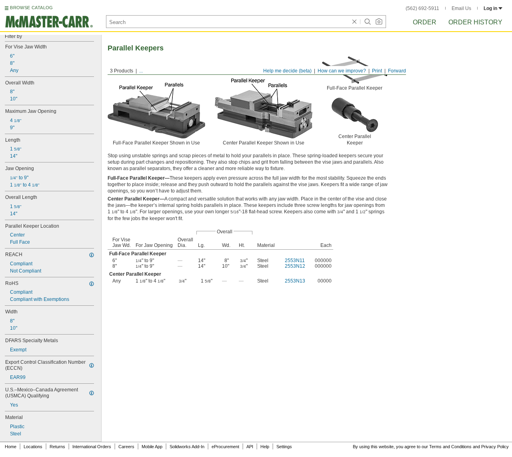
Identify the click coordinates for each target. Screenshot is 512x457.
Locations (33, 446)
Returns (57, 446)
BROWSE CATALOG (31, 7)
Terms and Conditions (450, 446)
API (249, 446)
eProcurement (225, 446)
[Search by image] (379, 22)
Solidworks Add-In (187, 446)
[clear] (354, 21)
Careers (126, 446)
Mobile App (152, 446)
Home (10, 446)
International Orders (91, 446)
